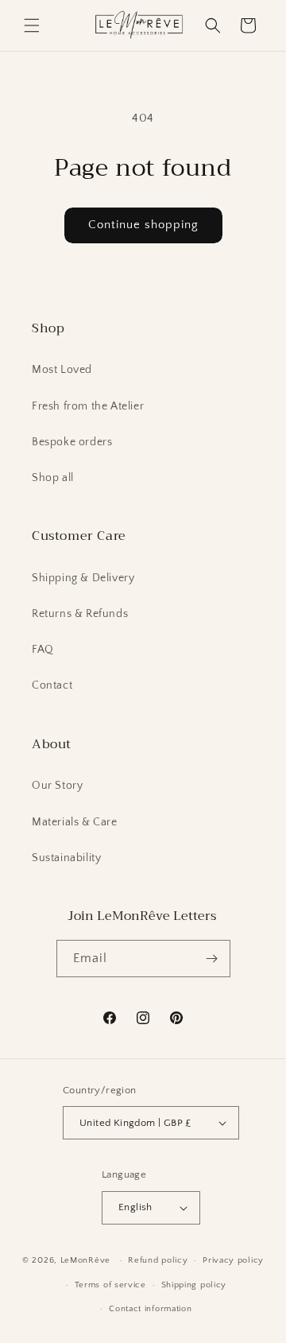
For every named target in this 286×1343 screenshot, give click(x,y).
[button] (31, 25)
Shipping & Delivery (83, 578)
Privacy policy (233, 1260)
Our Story (57, 785)
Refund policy (157, 1260)
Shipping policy (194, 1285)
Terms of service (110, 1285)
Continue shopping (143, 224)
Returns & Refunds (80, 613)
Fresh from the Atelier (88, 406)
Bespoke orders (72, 442)
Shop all (53, 478)
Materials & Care (75, 822)
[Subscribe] (212, 958)
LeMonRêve (87, 1260)
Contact (52, 685)
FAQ (43, 649)
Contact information (150, 1309)
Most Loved (62, 369)
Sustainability (66, 858)
